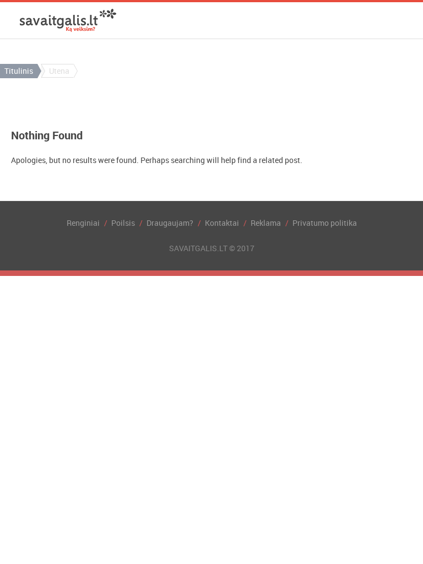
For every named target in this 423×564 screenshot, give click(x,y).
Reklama (266, 223)
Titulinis (18, 71)
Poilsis (123, 223)
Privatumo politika (324, 223)
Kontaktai (222, 223)
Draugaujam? (170, 223)
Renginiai (83, 223)
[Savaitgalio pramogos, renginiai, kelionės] (68, 20)
